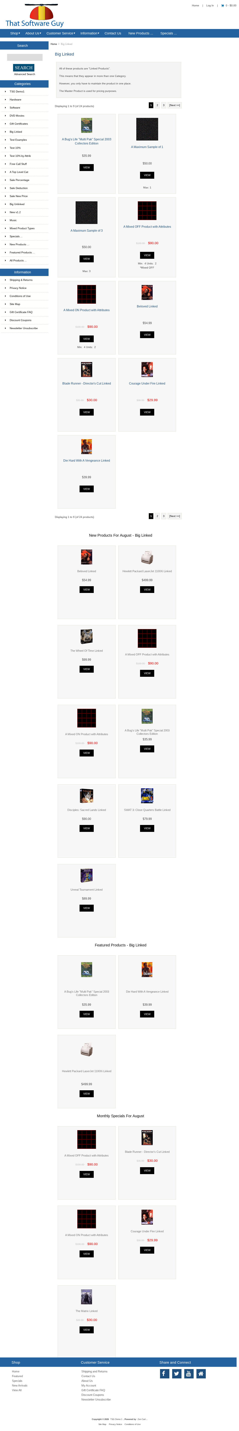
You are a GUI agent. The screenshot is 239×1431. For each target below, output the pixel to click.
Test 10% (27, 148)
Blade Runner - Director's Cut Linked (86, 383)
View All (16, 1390)
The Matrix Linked (86, 1311)
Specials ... (168, 33)
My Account (88, 1385)
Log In (210, 5)
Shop (14, 33)
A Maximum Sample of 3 (87, 230)
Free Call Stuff (27, 164)
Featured (17, 1376)
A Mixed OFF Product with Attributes (147, 226)
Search (22, 45)
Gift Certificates (27, 123)
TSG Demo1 (27, 91)
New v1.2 (27, 212)
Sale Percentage (27, 180)
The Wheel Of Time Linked (86, 650)
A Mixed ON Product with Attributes (86, 310)
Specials (17, 1380)
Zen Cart (142, 1419)
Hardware (27, 99)
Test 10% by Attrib (27, 156)
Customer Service (59, 33)
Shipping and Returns (94, 1371)
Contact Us (113, 33)
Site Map (15, 304)
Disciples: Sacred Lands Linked (86, 809)
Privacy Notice (18, 288)
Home (195, 5)
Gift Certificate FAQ (21, 312)
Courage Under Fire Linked (147, 383)
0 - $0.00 (231, 5)
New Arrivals (19, 1385)
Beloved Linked (147, 306)
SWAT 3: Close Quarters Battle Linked (147, 809)
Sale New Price (27, 196)
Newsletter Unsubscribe (24, 328)
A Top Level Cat (19, 172)
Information (88, 33)
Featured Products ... (22, 252)
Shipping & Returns (21, 280)
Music (27, 220)
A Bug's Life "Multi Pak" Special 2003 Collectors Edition (147, 732)
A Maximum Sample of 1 (147, 147)
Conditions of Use (20, 296)
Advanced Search (24, 74)
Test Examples (27, 139)
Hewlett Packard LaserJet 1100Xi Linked (147, 571)
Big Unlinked (27, 204)
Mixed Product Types (27, 228)
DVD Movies (27, 115)
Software (27, 107)
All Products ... (18, 260)
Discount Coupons (20, 320)
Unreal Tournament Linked (87, 889)
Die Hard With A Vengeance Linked (86, 460)
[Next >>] (174, 105)
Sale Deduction (27, 188)
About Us (32, 33)
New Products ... (140, 33)
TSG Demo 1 (116, 1419)
